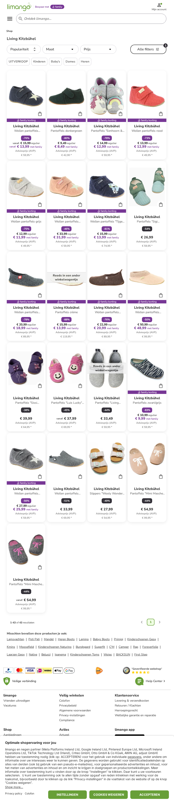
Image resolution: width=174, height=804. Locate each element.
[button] (24, 49)
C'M (111, 647)
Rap (135, 647)
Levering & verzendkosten (132, 701)
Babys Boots (101, 639)
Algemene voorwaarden (75, 710)
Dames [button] (70, 61)
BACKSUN (123, 655)
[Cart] (40, 113)
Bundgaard (83, 647)
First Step (140, 655)
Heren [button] (85, 61)
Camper (124, 647)
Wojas (108, 655)
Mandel (49, 639)
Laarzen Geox (16, 655)
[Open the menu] (9, 19)
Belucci (46, 655)
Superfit (99, 647)
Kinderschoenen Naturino (55, 647)
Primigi (118, 639)
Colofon (64, 701)
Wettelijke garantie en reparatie (135, 715)
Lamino (84, 639)
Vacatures (9, 706)
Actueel (64, 735)
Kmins (11, 647)
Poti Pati (34, 639)
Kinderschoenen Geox (141, 639)
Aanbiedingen (12, 735)
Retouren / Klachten (128, 706)
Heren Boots (66, 639)
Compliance (66, 720)
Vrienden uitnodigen (16, 701)
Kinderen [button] (39, 61)
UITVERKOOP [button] (18, 61)
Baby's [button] (55, 61)
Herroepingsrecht (126, 710)
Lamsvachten (15, 639)
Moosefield (26, 647)
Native (33, 655)
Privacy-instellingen (72, 715)
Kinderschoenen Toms (84, 655)
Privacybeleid (67, 706)
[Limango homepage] (19, 7)
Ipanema (60, 655)
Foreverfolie (150, 647)
